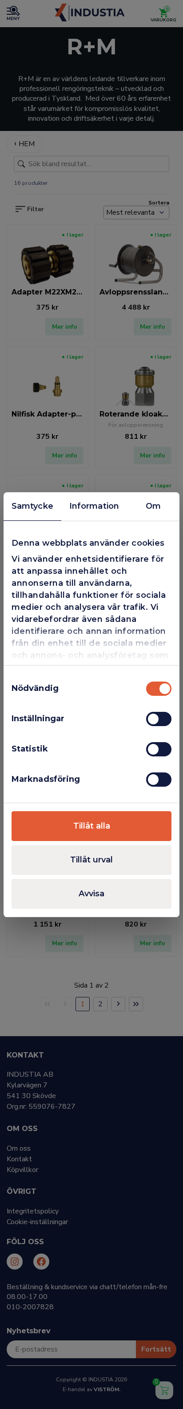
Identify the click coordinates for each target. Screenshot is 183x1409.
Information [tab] (94, 506)
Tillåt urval (91, 860)
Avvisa (91, 893)
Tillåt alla (91, 826)
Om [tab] (153, 506)
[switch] (158, 719)
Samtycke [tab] (32, 506)
